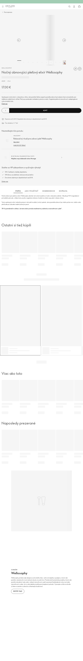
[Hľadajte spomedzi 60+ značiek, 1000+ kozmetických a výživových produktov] (69, 6)
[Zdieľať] (75, 68)
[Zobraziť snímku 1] (19, 62)
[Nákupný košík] (79, 6)
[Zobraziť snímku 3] (28, 62)
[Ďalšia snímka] (64, 40)
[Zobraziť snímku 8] (51, 62)
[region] (41, 40)
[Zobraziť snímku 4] (33, 62)
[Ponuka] (3, 6)
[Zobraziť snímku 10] (60, 62)
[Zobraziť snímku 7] (47, 62)
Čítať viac (4, 104)
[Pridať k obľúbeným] (79, 68)
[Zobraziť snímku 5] (37, 62)
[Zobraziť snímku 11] (65, 62)
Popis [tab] (18, 191)
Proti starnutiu (8, 12)
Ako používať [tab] (31, 191)
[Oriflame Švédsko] (10, 6)
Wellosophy (7, 68)
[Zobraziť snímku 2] (24, 62)
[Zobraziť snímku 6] (42, 62)
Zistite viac (5, 181)
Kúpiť (45, 110)
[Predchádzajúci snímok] (18, 40)
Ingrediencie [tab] (48, 191)
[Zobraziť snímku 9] (56, 62)
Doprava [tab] (63, 191)
